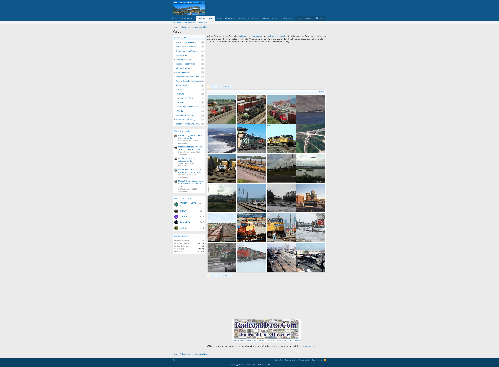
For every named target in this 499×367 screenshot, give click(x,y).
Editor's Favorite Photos (186, 46)
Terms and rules (291, 360)
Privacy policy (304, 360)
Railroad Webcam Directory (244, 340)
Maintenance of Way (185, 115)
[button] (178, 18)
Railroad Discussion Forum (251, 36)
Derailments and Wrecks (187, 51)
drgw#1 (184, 210)
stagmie (184, 216)
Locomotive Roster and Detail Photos (188, 76)
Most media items (183, 198)
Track (179, 89)
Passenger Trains (183, 59)
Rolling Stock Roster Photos (188, 81)
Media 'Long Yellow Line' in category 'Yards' (190, 136)
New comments (190, 22)
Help (313, 360)
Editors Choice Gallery (186, 42)
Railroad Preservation (185, 63)
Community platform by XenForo (249, 365)
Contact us (279, 360)
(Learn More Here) (308, 346)
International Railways (186, 119)
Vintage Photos (183, 68)
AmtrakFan (185, 222)
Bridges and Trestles (186, 98)
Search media (203, 22)
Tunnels (180, 102)
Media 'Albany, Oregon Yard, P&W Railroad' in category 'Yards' (190, 184)
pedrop (183, 227)
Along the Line (182, 85)
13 (221, 87)
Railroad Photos (205, 18)
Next (227, 87)
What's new (187, 18)
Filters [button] (320, 91)
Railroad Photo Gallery (278, 36)
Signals (180, 93)
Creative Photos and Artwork (188, 123)
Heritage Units (182, 72)
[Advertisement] (266, 64)
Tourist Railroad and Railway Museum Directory (279, 340)
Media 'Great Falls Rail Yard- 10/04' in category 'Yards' (190, 148)
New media (177, 22)
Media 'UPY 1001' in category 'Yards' (187, 159)
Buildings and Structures (188, 106)
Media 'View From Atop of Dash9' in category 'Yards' (189, 170)
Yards (180, 111)
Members (242, 18)
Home (319, 360)
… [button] (217, 87)
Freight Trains (182, 55)
